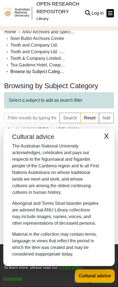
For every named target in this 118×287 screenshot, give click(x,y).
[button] (87, 13)
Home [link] (10, 31)
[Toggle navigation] (110, 13)
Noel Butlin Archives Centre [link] (37, 38)
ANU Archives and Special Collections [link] (49, 31)
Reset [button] (89, 118)
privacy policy (70, 267)
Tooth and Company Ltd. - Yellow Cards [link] (37, 51)
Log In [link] (98, 13)
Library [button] (42, 18)
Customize (13, 278)
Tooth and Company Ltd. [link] (34, 45)
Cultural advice (95, 275)
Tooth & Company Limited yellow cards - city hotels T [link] (37, 58)
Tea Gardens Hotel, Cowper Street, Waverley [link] (37, 65)
